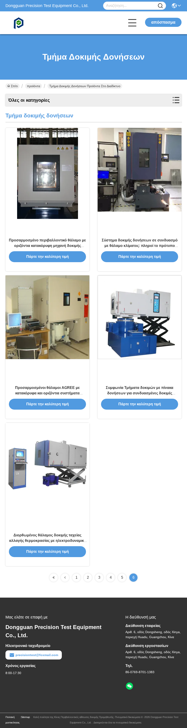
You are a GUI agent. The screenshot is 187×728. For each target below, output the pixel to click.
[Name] (160, 6)
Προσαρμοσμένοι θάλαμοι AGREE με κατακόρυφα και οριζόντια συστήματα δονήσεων (47, 393)
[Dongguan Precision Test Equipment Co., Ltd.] (30, 23)
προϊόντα (33, 86)
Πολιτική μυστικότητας (12, 720)
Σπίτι (14, 86)
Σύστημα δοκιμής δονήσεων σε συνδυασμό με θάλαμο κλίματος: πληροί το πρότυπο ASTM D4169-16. (140, 245)
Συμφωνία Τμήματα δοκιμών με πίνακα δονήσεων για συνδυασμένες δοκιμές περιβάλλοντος (139, 393)
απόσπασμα (163, 22)
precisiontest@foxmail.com (37, 655)
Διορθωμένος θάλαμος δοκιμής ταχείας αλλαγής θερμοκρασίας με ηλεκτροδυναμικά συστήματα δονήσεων (47, 540)
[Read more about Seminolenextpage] (53, 577)
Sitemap (25, 717)
